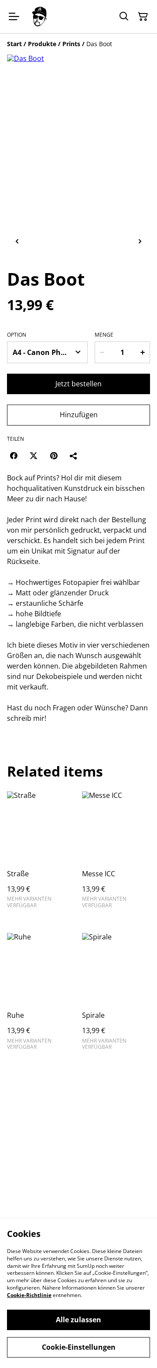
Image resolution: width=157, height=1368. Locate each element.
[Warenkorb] (143, 16)
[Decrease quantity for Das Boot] (102, 352)
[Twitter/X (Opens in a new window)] (33, 455)
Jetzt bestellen (78, 383)
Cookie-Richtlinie (29, 1295)
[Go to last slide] (17, 241)
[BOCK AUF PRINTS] (39, 16)
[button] (44, 241)
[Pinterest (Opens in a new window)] (53, 455)
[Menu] (14, 16)
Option (16, 335)
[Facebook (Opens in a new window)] (13, 455)
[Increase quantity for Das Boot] (142, 352)
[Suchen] (123, 16)
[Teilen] (73, 455)
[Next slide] (140, 241)
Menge (104, 335)
